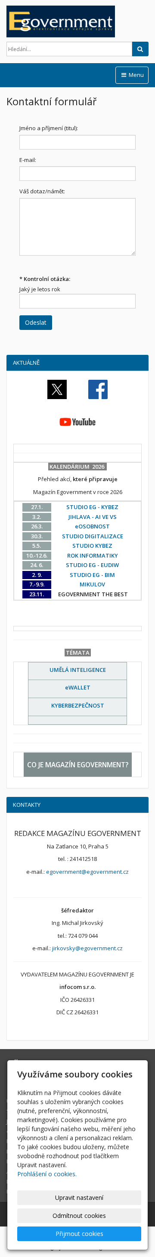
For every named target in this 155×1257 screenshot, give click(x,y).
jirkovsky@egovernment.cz (87, 948)
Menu (135, 75)
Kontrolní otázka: (44, 279)
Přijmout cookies (79, 1234)
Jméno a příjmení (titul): (48, 128)
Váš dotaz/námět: (42, 191)
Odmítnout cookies (79, 1215)
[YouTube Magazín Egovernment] (77, 421)
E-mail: (27, 160)
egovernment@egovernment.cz (87, 872)
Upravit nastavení (79, 1197)
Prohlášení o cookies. (47, 1174)
